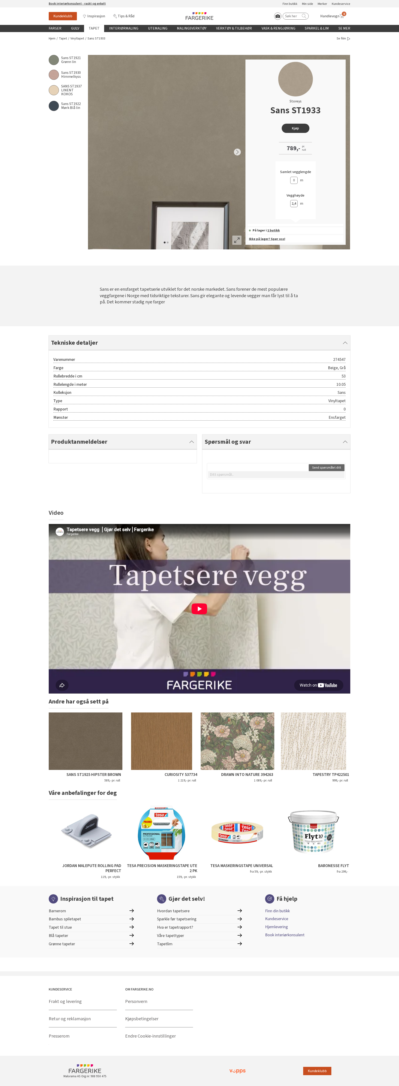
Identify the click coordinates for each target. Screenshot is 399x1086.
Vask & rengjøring (278, 28)
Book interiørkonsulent (285, 935)
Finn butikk (290, 4)
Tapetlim (164, 944)
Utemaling (157, 28)
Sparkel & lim (317, 28)
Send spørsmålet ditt (326, 467)
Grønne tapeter (62, 944)
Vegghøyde (295, 195)
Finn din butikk (277, 911)
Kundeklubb (62, 16)
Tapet (94, 28)
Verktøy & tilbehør (234, 28)
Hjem (52, 38)
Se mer (344, 28)
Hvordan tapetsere (173, 911)
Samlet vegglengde (295, 172)
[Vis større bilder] (237, 240)
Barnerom (57, 911)
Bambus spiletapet (65, 919)
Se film (341, 38)
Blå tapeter (58, 936)
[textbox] (276, 474)
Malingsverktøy (191, 28)
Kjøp (295, 128)
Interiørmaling (123, 28)
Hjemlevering (276, 927)
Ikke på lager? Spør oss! (267, 239)
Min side (307, 4)
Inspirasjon (96, 16)
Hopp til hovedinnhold (18, 2)
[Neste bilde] (237, 152)
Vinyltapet (77, 38)
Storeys (296, 101)
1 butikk (273, 230)
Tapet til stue (60, 927)
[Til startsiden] (199, 16)
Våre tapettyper (170, 936)
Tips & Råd (126, 16)
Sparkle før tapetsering (176, 919)
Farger (55, 28)
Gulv (75, 28)
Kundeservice (341, 4)
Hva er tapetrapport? (175, 927)
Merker (322, 4)
